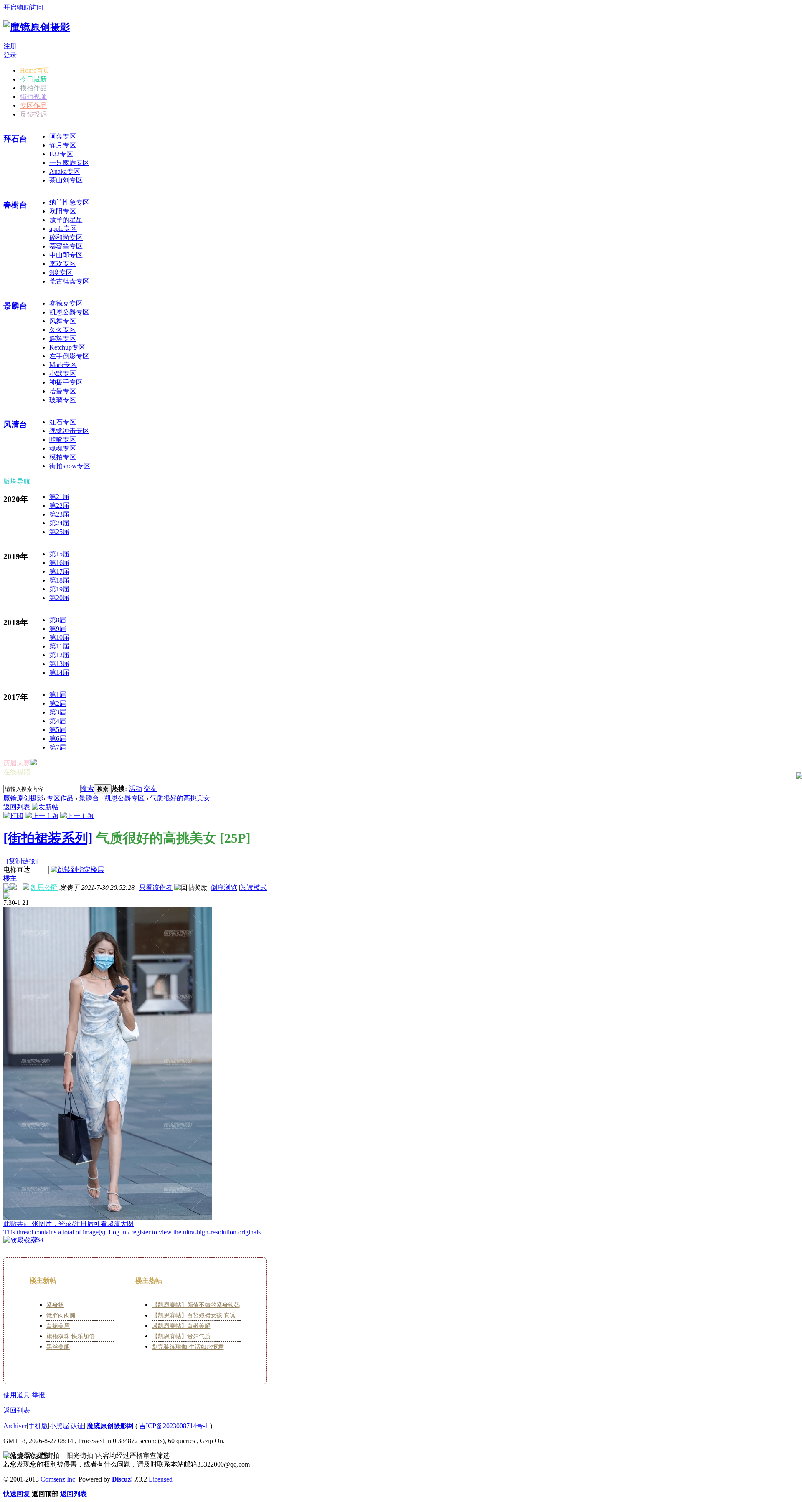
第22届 (59, 505)
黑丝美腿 (58, 1347)
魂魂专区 (62, 448)
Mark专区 (63, 364)
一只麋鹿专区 (69, 162)
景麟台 (15, 305)
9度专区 (61, 272)
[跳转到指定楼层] (77, 869)
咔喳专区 (62, 439)
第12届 (59, 655)
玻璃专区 (62, 399)
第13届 (59, 663)
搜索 (87, 788)
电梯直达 (16, 869)
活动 (135, 788)
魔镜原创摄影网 (110, 1425)
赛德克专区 (66, 303)
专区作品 (33, 105)
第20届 (59, 597)
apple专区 (63, 228)
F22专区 (61, 153)
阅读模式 (253, 887)
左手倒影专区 (69, 356)
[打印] (13, 815)
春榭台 (15, 204)
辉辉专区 (62, 338)
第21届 (59, 496)
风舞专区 (62, 320)
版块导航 (16, 481)
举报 (38, 1394)
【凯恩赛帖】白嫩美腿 (181, 1326)
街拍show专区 (69, 465)
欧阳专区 (62, 211)
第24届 (59, 523)
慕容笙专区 (66, 246)
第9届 (57, 628)
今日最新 (33, 79)
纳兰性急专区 (69, 202)
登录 (10, 54)
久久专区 (62, 329)
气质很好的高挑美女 (180, 798)
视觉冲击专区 (69, 430)
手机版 (38, 1425)
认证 (77, 1425)
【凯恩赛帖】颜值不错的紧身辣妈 (196, 1305)
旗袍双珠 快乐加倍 (70, 1336)
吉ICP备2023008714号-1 (173, 1425)
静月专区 (62, 145)
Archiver (15, 1425)
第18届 (59, 580)
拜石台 (15, 138)
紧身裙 (55, 1305)
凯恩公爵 (44, 887)
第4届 (57, 720)
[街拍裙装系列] (48, 838)
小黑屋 (59, 1425)
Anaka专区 (64, 171)
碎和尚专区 (66, 237)
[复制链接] (22, 860)
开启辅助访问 (23, 7)
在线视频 (16, 771)
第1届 (57, 694)
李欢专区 (62, 263)
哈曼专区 (62, 391)
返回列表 (16, 807)
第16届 (59, 562)
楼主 (10, 878)
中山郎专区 (66, 254)
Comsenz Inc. (59, 1479)
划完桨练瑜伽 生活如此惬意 (188, 1347)
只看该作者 (156, 887)
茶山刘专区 (66, 180)
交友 (150, 788)
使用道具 (16, 1394)
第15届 (59, 553)
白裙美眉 (58, 1326)
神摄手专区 (66, 382)
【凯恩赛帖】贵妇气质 (181, 1336)
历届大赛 (16, 763)
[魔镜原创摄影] (36, 27)
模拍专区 (62, 457)
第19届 (59, 589)
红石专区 (62, 422)
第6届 (57, 738)
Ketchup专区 (67, 347)
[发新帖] (45, 807)
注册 (10, 46)
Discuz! (122, 1479)
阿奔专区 (62, 136)
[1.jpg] (107, 1063)
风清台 (15, 424)
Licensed (161, 1479)
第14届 (59, 672)
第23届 (59, 514)
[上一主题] (41, 815)
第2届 (57, 703)
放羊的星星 (66, 219)
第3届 (57, 712)
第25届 (59, 531)
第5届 (57, 729)
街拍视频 (33, 96)
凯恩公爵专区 (69, 312)
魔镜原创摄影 (23, 798)
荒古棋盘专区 (69, 281)
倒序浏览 (224, 887)
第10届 (59, 637)
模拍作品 (33, 87)
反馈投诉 (33, 114)
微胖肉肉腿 (61, 1315)
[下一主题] (77, 815)
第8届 (57, 619)
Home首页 (35, 70)
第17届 (59, 571)
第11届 (59, 646)
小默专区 (62, 373)
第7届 (57, 747)
